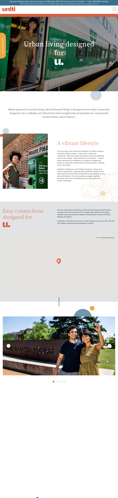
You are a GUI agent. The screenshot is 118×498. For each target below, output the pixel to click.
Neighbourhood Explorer (108, 237)
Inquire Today (3, 46)
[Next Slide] (109, 346)
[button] (114, 9)
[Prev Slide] (8, 346)
